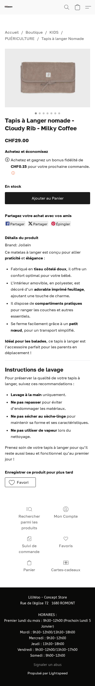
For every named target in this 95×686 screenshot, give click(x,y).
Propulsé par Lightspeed (48, 673)
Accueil (12, 32)
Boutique (34, 32)
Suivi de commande (29, 548)
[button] (9, 7)
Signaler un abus (48, 664)
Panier (29, 569)
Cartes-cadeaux (65, 569)
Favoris (66, 545)
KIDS (53, 32)
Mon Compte (66, 516)
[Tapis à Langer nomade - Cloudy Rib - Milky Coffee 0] (47, 78)
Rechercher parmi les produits (29, 522)
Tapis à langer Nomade (62, 38)
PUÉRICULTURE (20, 38)
